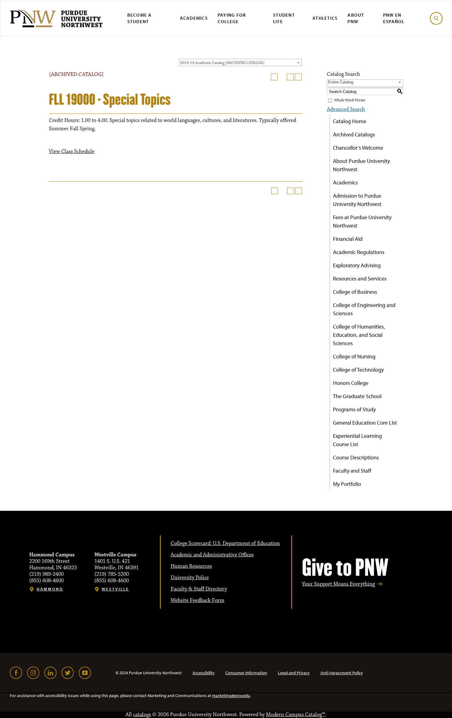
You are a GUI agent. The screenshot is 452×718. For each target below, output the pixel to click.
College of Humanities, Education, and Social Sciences (359, 335)
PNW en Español (394, 18)
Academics (194, 18)
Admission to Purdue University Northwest (357, 200)
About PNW (355, 18)
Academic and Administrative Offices (212, 554)
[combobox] (240, 62)
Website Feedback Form (197, 600)
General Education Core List (365, 422)
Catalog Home (349, 121)
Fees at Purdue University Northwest (362, 221)
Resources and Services (360, 278)
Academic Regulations (358, 252)
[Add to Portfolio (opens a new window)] (274, 77)
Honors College (350, 382)
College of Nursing (354, 356)
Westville (115, 589)
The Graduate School (357, 396)
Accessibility (203, 673)
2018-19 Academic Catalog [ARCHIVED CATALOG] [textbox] (222, 62)
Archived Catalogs (354, 134)
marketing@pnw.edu (231, 695)
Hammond (50, 589)
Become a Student (139, 18)
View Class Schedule (71, 151)
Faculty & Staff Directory (199, 589)
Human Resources (191, 566)
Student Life (284, 18)
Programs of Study (354, 409)
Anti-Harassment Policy (341, 673)
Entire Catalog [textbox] (340, 82)
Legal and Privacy (294, 673)
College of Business (355, 291)
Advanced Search (346, 109)
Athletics (325, 18)
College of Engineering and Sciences (364, 309)
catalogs (142, 714)
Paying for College (232, 18)
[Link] (16, 673)
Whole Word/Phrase (349, 100)
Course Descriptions (356, 457)
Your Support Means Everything (338, 584)
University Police (190, 577)
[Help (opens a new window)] (298, 77)
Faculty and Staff (352, 470)
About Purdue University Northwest (361, 165)
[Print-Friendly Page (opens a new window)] (290, 77)
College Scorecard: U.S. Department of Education (225, 543)
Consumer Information (246, 673)
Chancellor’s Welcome (358, 147)
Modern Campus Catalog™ (295, 714)
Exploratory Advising (357, 265)
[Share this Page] (282, 77)
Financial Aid (348, 238)
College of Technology (358, 369)
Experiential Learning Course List (357, 440)
